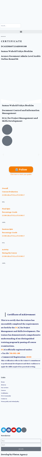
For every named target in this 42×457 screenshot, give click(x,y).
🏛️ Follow (21, 169)
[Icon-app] (24, 430)
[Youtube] (13, 430)
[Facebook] (8, 430)
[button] (21, 31)
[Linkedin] (18, 430)
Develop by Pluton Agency (14, 455)
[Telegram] (3, 430)
